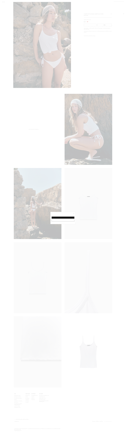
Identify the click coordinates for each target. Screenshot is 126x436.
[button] (63, 218)
